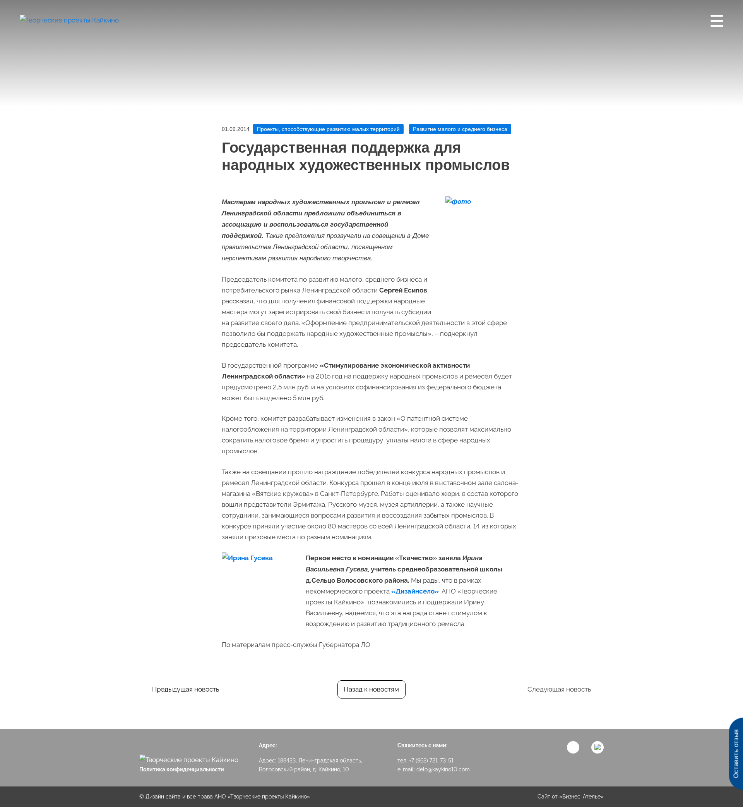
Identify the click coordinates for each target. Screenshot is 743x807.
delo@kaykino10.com (443, 769)
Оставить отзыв (736, 754)
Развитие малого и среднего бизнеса (460, 129)
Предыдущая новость (185, 689)
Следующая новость (559, 689)
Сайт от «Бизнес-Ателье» (571, 796)
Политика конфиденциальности (181, 769)
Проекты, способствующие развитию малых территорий (328, 129)
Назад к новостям (371, 689)
